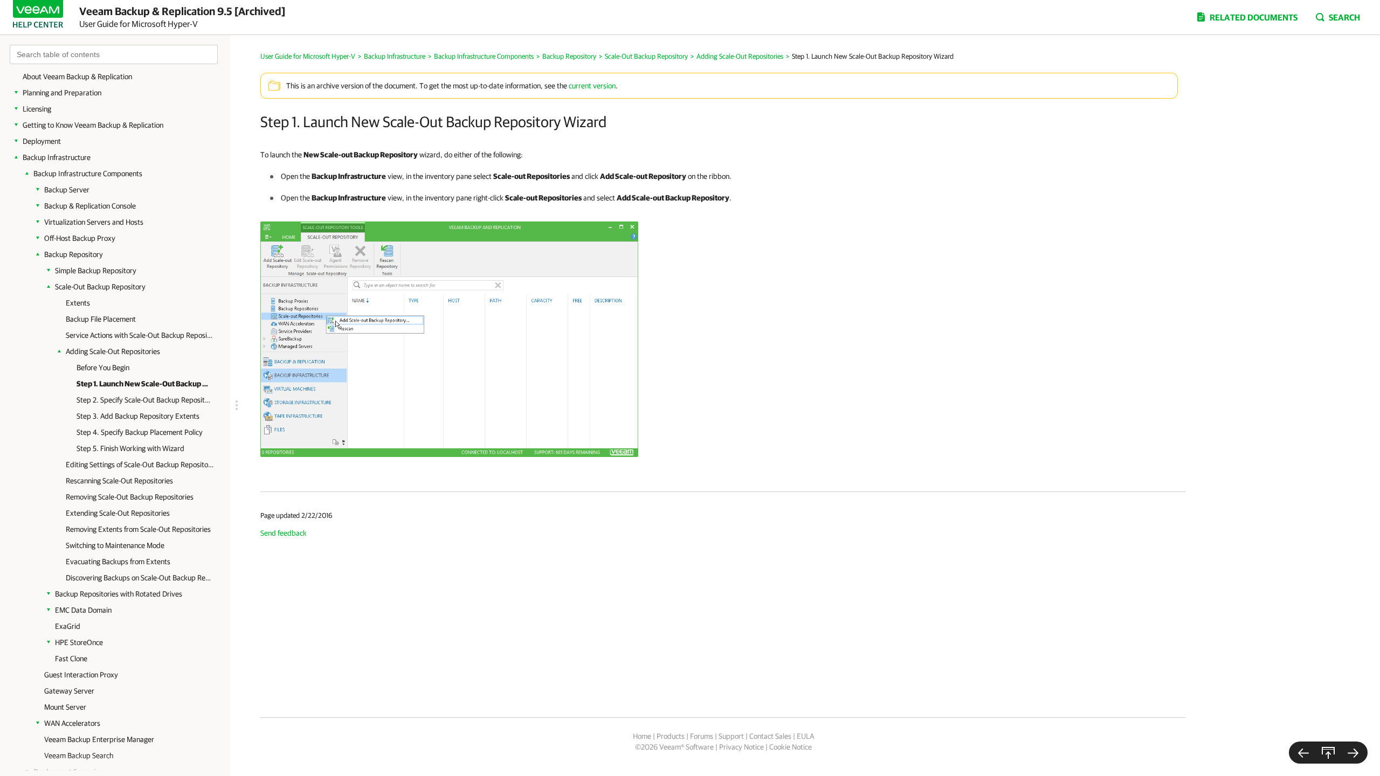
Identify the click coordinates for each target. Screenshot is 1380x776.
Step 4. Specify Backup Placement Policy (140, 432)
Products (671, 736)
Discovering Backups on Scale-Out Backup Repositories (140, 577)
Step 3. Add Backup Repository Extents (138, 416)
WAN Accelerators (72, 723)
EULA (805, 736)
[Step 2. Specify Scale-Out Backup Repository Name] (1353, 753)
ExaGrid (67, 626)
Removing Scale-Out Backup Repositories (130, 497)
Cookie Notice (790, 747)
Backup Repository (73, 254)
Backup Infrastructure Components (87, 173)
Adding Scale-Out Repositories (113, 351)
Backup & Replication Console (90, 206)
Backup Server (66, 189)
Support (731, 736)
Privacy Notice (741, 747)
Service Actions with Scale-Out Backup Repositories (140, 335)
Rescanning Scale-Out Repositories (119, 480)
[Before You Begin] (1303, 753)
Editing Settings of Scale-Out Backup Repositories (140, 464)
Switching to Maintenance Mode (115, 545)
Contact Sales (770, 736)
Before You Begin (103, 367)
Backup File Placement (101, 319)
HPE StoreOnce (79, 642)
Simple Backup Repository (95, 270)
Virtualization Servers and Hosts (93, 222)
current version (592, 85)
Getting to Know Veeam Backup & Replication (93, 125)
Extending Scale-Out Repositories (118, 513)
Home (642, 736)
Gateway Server (69, 691)
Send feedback (283, 533)
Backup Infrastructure (57, 157)
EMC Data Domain (83, 610)
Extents (78, 303)
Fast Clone (71, 658)
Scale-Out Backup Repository (100, 286)
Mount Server (65, 707)
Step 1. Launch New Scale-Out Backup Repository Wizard (144, 383)
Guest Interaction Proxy (81, 674)
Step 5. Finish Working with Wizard (130, 448)
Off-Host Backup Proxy (79, 238)
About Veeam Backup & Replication (77, 76)
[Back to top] (1328, 753)
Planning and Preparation (62, 92)
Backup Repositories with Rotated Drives (118, 594)
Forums (701, 736)
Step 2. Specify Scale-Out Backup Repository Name (144, 400)
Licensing (37, 109)
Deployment (42, 141)
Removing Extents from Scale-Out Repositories (138, 529)
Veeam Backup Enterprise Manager (99, 739)
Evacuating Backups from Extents (118, 561)
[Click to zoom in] (449, 338)
